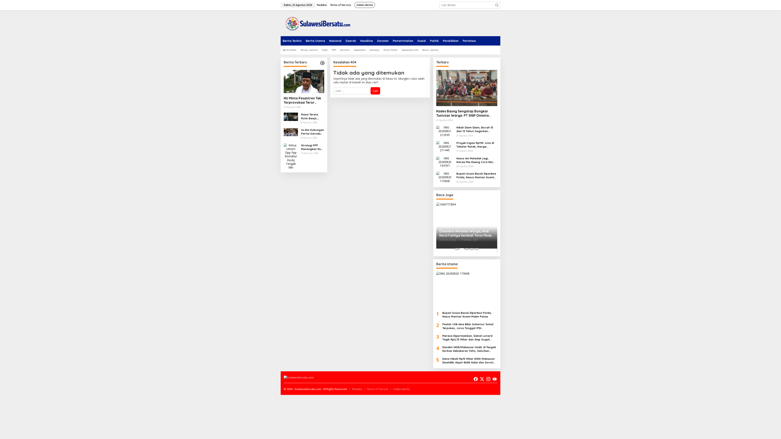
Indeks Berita (401, 389)
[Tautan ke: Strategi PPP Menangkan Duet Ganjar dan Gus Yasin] (291, 156)
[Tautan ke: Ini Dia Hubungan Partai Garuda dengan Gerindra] (291, 132)
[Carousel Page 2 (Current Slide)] (462, 249)
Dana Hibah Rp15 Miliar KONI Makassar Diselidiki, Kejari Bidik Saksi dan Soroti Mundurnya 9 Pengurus (468, 360)
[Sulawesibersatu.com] (316, 23)
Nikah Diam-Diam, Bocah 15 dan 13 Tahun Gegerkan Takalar (474, 129)
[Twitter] (482, 379)
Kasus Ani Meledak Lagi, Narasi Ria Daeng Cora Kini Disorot (474, 160)
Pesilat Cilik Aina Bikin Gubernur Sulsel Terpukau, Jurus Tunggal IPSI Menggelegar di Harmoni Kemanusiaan (468, 326)
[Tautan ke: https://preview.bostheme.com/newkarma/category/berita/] (322, 63)
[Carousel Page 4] (472, 249)
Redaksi (357, 389)
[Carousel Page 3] (467, 249)
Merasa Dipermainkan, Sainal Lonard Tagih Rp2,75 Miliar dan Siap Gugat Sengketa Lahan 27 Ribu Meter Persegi (468, 337)
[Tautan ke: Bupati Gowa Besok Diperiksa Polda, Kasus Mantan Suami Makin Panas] (444, 177)
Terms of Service (377, 389)
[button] (496, 5)
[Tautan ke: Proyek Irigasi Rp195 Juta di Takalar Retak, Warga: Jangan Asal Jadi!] (444, 146)
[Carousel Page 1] (457, 249)
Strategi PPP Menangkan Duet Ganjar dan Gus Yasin (312, 147)
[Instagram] (488, 379)
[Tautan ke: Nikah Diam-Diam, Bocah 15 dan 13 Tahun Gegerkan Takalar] (444, 131)
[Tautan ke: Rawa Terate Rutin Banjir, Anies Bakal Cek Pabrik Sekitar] (291, 116)
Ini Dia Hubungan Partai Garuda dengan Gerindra (312, 131)
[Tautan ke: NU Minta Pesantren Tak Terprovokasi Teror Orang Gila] (304, 81)
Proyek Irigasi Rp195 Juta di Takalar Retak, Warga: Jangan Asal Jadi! (475, 144)
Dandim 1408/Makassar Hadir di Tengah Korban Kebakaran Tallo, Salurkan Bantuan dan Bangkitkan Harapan (469, 349)
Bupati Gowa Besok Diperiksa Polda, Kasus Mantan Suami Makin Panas (476, 175)
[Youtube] (494, 379)
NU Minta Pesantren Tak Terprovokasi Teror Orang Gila (302, 100)
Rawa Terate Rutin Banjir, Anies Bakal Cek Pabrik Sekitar (311, 116)
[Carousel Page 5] (476, 249)
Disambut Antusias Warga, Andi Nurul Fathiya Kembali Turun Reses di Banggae (466, 233)
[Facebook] (475, 379)
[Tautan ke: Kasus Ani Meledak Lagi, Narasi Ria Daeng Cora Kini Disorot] (444, 162)
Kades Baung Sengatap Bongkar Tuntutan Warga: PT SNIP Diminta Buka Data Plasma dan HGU (462, 113)
